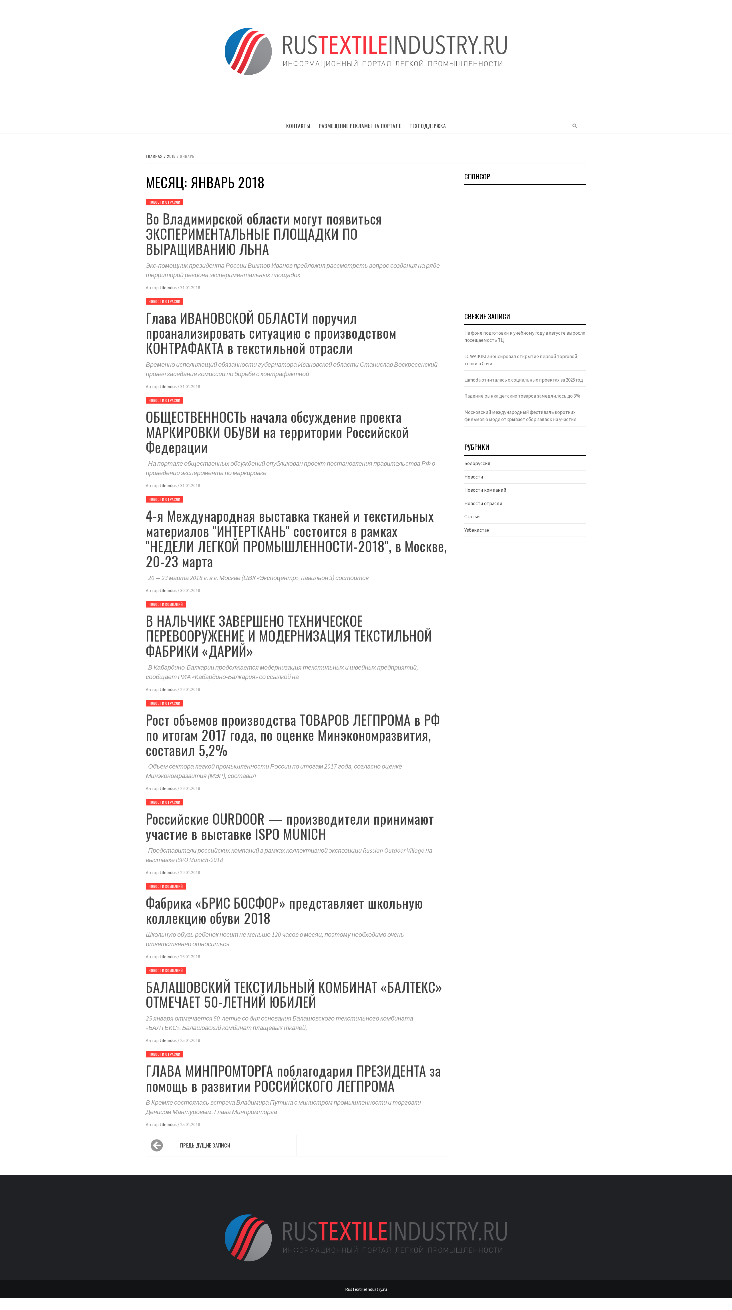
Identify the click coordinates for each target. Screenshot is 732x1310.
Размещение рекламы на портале (360, 126)
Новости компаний (166, 604)
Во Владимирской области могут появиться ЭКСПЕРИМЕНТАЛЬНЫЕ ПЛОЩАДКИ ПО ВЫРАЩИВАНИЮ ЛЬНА (264, 233)
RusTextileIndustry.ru (366, 1289)
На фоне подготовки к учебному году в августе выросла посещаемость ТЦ (524, 337)
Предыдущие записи (205, 1145)
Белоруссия (477, 463)
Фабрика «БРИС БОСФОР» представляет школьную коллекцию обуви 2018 (284, 910)
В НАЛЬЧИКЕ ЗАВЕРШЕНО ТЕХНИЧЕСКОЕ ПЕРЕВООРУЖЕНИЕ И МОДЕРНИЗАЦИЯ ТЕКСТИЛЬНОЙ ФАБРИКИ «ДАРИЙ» (289, 635)
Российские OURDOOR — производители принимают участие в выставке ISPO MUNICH (290, 826)
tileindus (169, 287)
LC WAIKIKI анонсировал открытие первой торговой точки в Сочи (520, 360)
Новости (473, 477)
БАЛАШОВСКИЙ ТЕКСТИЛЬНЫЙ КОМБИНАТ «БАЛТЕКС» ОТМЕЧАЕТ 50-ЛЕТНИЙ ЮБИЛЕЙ (294, 994)
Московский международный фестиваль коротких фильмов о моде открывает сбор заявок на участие (520, 416)
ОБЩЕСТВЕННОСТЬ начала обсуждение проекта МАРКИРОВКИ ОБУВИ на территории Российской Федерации (277, 431)
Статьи (472, 516)
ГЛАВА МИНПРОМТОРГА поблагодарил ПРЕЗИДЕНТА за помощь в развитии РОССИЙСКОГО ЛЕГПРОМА (293, 1078)
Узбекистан (477, 530)
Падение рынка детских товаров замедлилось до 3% (522, 396)
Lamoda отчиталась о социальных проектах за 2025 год (523, 380)
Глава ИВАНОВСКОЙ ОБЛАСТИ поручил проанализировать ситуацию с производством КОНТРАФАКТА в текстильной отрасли (271, 332)
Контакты (298, 126)
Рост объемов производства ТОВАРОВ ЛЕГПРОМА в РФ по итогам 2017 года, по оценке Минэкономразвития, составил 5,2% (293, 734)
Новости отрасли (164, 202)
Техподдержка (428, 126)
